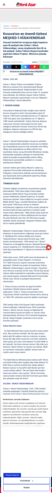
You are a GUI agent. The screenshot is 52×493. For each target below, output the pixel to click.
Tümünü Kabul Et (12, 475)
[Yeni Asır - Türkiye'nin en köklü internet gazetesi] (26, 4)
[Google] (44, 62)
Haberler (6, 26)
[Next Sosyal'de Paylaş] (25, 67)
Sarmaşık (14, 26)
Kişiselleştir (25, 481)
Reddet (27, 488)
